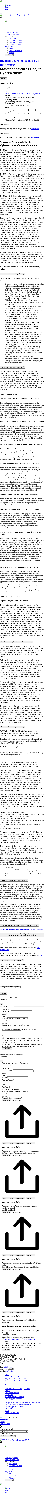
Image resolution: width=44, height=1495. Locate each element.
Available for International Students (17, 94)
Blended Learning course (17, 60)
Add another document (12, 1339)
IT (5, 90)
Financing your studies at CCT (15, 1399)
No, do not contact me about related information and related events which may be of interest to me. (22, 1045)
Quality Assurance (15, 51)
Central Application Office (14, 1407)
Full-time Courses (15, 41)
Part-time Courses (15, 43)
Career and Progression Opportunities (13, 880)
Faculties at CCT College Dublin (16, 1381)
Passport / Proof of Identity (12, 1098)
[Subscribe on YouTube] (7, 1420)
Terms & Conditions (12, 1413)
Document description (10, 1335)
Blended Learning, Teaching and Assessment (16, 642)
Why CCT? (9, 47)
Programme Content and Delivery (12, 367)
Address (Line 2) (8, 1080)
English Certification (9, 1210)
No (5, 1023)
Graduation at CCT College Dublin (17, 1389)
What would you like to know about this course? (19, 1029)
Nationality (6, 1089)
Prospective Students (12, 34)
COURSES (9, 55)
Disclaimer (8, 1409)
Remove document (29, 1339)
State (4, 1085)
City (3, 1082)
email (40, 955)
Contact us (8, 1383)
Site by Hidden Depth (5, 1423)
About (11, 49)
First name (6, 1009)
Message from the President (14, 1377)
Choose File (30, 1143)
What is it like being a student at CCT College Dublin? (18, 925)
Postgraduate (35, 94)
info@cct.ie (9, 1371)
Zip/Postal (5, 1087)
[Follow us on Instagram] (9, 1420)
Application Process (12, 1393)
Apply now (6, 1350)
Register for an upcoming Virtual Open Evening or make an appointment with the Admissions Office (22, 934)
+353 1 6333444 (9, 1367)
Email (4, 1014)
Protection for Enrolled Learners (11, 960)
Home (7, 7)
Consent (5, 1341)
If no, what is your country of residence (16, 1025)
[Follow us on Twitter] (3, 1420)
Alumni (11, 53)
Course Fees (9, 1395)
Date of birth (7, 1071)
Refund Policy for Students (14, 1397)
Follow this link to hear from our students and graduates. (22, 930)
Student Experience (11, 32)
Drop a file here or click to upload (13, 1143)
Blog (6, 9)
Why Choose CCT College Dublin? (17, 1379)
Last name (6, 1011)
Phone (4, 1016)
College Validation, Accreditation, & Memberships (22, 1403)
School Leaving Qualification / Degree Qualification (21, 1267)
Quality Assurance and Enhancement (18, 1405)
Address (5, 1078)
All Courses (13, 38)
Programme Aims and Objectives (12, 274)
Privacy (7, 1411)
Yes (5, 1021)
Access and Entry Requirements (12, 727)
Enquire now (7, 1049)
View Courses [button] (10, 36)
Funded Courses (15, 45)
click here (35, 129)
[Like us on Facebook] (5, 1420)
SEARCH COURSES (8, 1436)
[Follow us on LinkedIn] (1, 1420)
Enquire (3, 78)
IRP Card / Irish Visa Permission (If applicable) (18, 1153)
